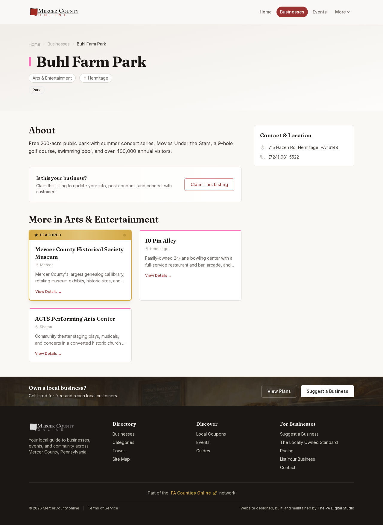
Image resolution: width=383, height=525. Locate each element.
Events (320, 11)
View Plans (279, 391)
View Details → (48, 291)
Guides (203, 450)
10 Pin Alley (160, 240)
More (340, 11)
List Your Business (297, 459)
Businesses (292, 11)
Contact (287, 467)
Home (266, 11)
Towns (119, 450)
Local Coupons (211, 433)
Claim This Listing (209, 184)
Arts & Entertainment (52, 77)
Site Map (121, 459)
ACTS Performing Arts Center (75, 318)
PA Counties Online (191, 492)
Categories (123, 442)
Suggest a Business (327, 391)
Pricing (287, 450)
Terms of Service (103, 508)
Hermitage (98, 77)
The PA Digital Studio (335, 508)
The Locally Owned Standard (309, 442)
